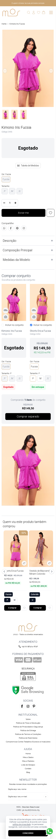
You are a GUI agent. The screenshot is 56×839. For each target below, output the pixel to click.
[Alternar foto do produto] (24, 563)
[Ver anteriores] (5, 571)
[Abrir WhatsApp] (50, 831)
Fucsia (6, 179)
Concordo (28, 833)
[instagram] (28, 706)
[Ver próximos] (51, 571)
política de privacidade (22, 824)
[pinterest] (34, 706)
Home (4, 24)
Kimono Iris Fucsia (17, 24)
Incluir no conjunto (14, 325)
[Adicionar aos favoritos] (24, 608)
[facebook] (22, 706)
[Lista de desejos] (38, 12)
